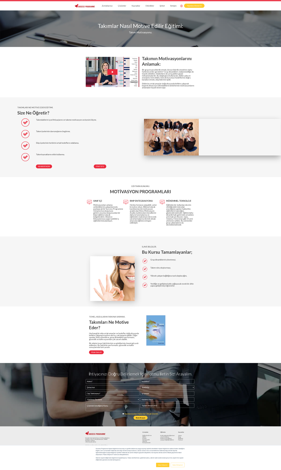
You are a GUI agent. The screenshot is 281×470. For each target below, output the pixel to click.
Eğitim (144, 437)
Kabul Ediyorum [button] (163, 465)
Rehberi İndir (44, 166)
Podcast (180, 440)
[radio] (140, 414)
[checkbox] (140, 414)
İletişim (173, 6)
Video (180, 435)
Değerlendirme (147, 435)
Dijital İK (144, 441)
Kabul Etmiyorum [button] (178, 465)
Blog (179, 437)
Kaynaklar (136, 6)
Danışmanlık (146, 440)
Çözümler (122, 6)
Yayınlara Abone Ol (194, 6)
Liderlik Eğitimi (164, 437)
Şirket (162, 6)
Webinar (180, 438)
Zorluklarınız (107, 6)
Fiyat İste (100, 166)
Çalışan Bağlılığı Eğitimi (167, 440)
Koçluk (144, 438)
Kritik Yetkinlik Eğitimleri (167, 435)
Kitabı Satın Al (96, 352)
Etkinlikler (150, 6)
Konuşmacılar (146, 442)
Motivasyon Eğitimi (166, 438)
